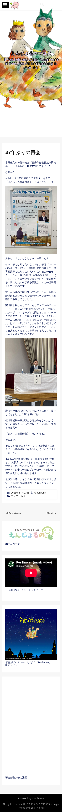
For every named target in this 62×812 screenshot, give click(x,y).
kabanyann (40, 492)
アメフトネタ (18, 496)
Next (50, 513)
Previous (14, 513)
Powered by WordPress (31, 798)
